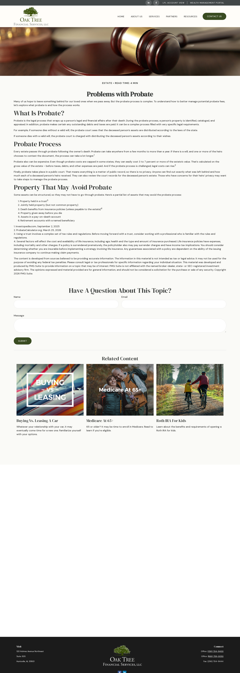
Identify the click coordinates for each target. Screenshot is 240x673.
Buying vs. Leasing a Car (37, 420)
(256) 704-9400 (215, 651)
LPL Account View (173, 3)
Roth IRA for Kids (171, 420)
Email (124, 297)
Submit (22, 340)
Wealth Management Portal (207, 3)
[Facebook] (156, 3)
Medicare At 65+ (99, 420)
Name (17, 297)
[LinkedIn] (148, 3)
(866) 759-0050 (215, 656)
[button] (121, 16)
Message (19, 315)
